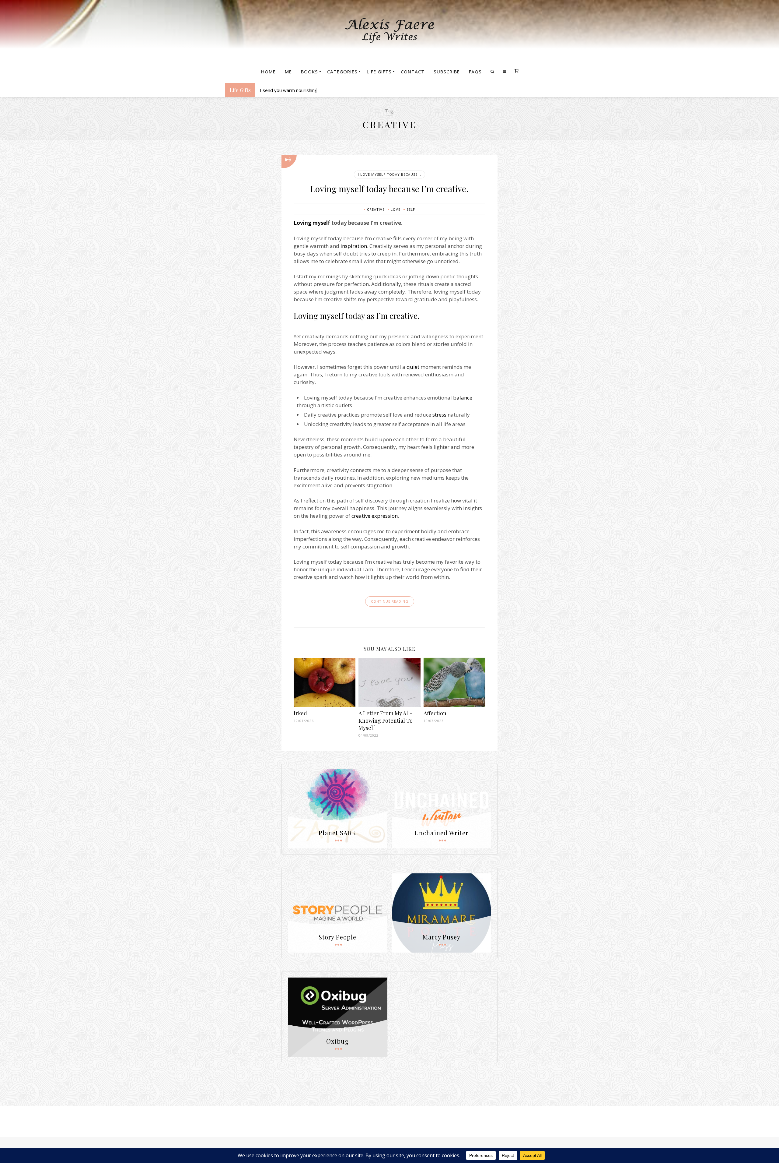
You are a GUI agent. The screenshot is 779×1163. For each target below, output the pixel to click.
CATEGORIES (342, 72)
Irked (300, 713)
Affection (435, 713)
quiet (413, 366)
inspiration (354, 245)
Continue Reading (389, 601)
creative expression (374, 515)
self (411, 209)
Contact (412, 72)
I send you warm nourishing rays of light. (302, 90)
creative (376, 209)
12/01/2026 (304, 720)
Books (309, 72)
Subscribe (447, 72)
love (395, 209)
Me (288, 72)
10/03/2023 (434, 720)
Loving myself (312, 222)
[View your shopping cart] (516, 71)
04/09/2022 (368, 735)
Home (268, 72)
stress (439, 414)
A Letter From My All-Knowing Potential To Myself (385, 720)
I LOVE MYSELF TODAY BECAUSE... (389, 174)
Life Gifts (379, 72)
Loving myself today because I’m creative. (389, 188)
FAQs (475, 72)
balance (462, 397)
